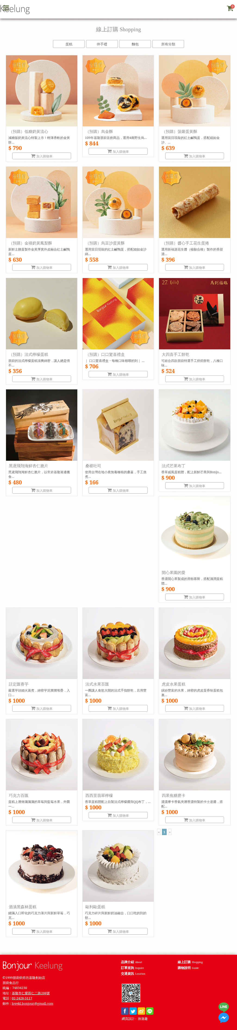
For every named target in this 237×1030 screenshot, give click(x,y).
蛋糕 (68, 44)
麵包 (135, 44)
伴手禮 (102, 44)
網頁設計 (128, 1019)
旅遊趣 (143, 1019)
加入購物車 (44, 156)
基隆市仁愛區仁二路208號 (31, 993)
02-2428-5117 (22, 998)
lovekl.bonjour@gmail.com (32, 1003)
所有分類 (168, 44)
